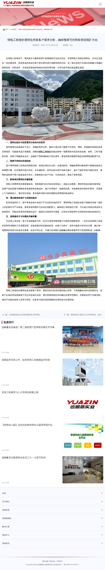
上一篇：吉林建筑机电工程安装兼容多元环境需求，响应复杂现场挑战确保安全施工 (21, 315)
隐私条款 (52, 561)
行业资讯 (13, 29)
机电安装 (5, 510)
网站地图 (45, 561)
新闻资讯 (5, 543)
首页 (6, 29)
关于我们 (5, 502)
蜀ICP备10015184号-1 (71, 565)
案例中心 (5, 535)
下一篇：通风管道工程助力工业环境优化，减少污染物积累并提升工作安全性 (83, 315)
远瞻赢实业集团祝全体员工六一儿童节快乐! (24, 457)
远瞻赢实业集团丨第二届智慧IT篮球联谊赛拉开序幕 (28, 327)
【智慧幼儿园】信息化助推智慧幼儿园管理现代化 (27, 425)
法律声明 (59, 561)
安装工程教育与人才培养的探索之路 (20, 392)
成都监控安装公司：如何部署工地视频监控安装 (26, 359)
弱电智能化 (6, 518)
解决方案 (5, 527)
